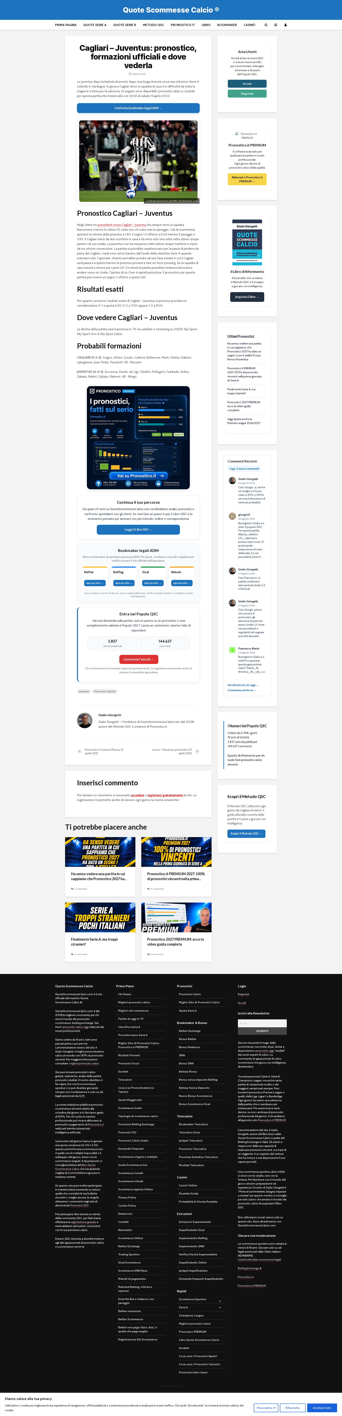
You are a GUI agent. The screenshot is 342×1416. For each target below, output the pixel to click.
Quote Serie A (94, 25)
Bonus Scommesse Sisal (194, 1104)
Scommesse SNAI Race (132, 1270)
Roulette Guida (188, 1193)
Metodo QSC (153, 25)
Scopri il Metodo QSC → (246, 833)
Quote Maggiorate (130, 1100)
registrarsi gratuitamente (165, 795)
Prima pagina (66, 25)
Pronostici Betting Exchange (136, 1124)
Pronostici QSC (79, 1205)
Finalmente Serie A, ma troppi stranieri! (94, 941)
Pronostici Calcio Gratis (133, 1140)
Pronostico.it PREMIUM (272, 1120)
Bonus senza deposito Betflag (198, 1079)
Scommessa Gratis (130, 1108)
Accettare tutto (322, 1408)
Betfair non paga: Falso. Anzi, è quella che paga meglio (137, 1329)
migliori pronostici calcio (84, 1063)
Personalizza (264, 1408)
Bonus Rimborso (189, 1047)
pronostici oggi (265, 1050)
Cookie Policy (127, 1205)
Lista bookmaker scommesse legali (259, 1259)
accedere (137, 795)
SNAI (182, 1055)
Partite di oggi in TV (130, 1019)
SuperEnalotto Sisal (191, 1230)
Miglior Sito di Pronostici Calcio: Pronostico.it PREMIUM (139, 1045)
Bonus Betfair (187, 1039)
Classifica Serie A (129, 1027)
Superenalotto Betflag (193, 1238)
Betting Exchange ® (250, 1268)
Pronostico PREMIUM (192, 1331)
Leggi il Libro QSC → (138, 529)
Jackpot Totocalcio (191, 1140)
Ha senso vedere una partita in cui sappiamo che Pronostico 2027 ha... (99, 876)
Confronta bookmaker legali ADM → (138, 108)
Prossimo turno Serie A (132, 1035)
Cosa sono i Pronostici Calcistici (199, 1364)
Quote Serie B (124, 25)
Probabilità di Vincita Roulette (198, 1201)
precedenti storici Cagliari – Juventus (122, 225)
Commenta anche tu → (242, 690)
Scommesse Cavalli (130, 1173)
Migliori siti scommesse (133, 1010)
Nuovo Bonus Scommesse (195, 1096)
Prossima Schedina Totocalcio (198, 1157)
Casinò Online (188, 1185)
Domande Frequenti (131, 1148)
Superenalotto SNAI (191, 1246)
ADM (82, 1096)
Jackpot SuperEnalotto (193, 1270)
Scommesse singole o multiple (137, 1157)
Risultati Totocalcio (191, 1165)
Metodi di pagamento (132, 1279)
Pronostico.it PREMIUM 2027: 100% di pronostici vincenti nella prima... (176, 876)
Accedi (247, 83)
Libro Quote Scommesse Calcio (199, 1340)
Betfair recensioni (129, 1311)
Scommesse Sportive (192, 1299)
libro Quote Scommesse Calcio (75, 1167)
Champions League (191, 1315)
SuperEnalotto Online (193, 1262)
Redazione (125, 1213)
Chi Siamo (124, 994)
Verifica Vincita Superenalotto (198, 1254)
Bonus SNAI (186, 1063)
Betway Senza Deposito (194, 1088)
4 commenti (156, 888)
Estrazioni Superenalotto (195, 1222)
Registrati (247, 93)
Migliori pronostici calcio (134, 1002)
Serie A (183, 1307)
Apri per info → (94, 582)
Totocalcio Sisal (189, 1132)
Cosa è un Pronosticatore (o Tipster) (136, 1090)
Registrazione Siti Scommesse (137, 1339)
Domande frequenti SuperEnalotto (201, 1279)
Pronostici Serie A (105, 691)
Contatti (123, 1222)
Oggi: (244, 468)
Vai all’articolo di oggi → (243, 685)
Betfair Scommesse (130, 1319)
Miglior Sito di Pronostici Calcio (199, 1002)
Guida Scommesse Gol (132, 1165)
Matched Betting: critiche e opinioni (135, 1289)
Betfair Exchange (129, 1246)
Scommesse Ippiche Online (135, 1189)
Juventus (84, 691)
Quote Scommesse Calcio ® (171, 10)
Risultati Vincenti (129, 1055)
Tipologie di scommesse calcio (138, 1116)
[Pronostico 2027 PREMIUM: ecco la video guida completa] (176, 917)
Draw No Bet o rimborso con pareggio (136, 1301)
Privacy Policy (127, 1197)
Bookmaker (227, 25)
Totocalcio (125, 1079)
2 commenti (80, 888)
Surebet (123, 1071)
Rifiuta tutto (293, 1408)
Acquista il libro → (247, 297)
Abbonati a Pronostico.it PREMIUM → (247, 179)
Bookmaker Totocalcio (193, 1124)
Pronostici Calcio (190, 994)
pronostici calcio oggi (75, 1027)
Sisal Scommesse (129, 1262)
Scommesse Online (130, 1238)
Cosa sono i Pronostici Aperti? (198, 1356)
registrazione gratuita (83, 1222)
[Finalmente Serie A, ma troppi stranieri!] (100, 917)
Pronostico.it (183, 25)
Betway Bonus (188, 1071)
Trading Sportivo (129, 1254)
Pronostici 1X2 (127, 1132)
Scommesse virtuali (130, 1181)
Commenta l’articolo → (138, 659)
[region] (171, 1404)
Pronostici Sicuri (128, 1063)
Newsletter (125, 1230)
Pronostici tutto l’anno (193, 1372)
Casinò (249, 25)
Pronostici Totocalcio (193, 1149)
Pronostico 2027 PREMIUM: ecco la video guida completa (175, 941)
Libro (206, 25)
